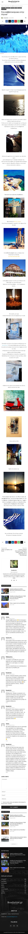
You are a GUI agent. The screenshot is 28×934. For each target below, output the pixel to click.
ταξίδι (16, 7)
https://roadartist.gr (14, 572)
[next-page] (4, 610)
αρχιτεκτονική (4, 607)
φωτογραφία (19, 7)
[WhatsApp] (18, 21)
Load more (14, 844)
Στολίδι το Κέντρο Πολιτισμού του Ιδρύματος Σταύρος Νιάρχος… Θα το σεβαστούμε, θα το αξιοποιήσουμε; (21, 552)
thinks (7, 617)
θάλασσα (12, 7)
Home (2, 6)
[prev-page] (2, 610)
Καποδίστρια (5, 345)
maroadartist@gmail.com (12, 916)
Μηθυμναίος (9, 656)
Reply (7, 634)
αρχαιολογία (8, 7)
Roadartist (6, 17)
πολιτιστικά (6, 6)
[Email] (21, 21)
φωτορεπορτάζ (4, 9)
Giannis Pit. (9, 637)
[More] (24, 21)
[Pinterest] (15, 21)
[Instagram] (14, 580)
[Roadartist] (2, 18)
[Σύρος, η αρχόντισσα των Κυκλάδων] (5, 605)
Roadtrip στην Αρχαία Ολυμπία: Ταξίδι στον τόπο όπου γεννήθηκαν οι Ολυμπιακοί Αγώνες (18, 597)
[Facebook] (6, 21)
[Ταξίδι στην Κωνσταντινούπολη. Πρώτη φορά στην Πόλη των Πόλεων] (5, 839)
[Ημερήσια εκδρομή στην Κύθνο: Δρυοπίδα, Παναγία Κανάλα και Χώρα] (5, 591)
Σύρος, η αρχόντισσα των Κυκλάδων (17, 603)
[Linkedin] (12, 21)
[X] (9, 21)
